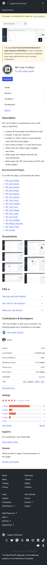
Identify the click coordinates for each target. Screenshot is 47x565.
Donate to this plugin (10, 462)
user (42, 382)
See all (42, 425)
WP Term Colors (12, 200)
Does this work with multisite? (14, 296)
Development (9, 104)
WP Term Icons (11, 207)
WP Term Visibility (12, 220)
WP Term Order (11, 217)
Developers (6, 502)
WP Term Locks (11, 213)
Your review (7, 425)
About (4, 475)
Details (7, 87)
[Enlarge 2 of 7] (20, 255)
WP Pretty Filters (12, 227)
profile (37, 382)
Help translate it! (39, 16)
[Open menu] (43, 3)
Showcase (29, 475)
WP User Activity (12, 184)
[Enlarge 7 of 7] (42, 276)
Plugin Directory (8, 10)
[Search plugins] (25, 23)
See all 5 (42, 377)
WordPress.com (9, 513)
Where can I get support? (12, 310)
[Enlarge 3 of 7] (20, 266)
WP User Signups (12, 194)
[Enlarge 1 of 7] (20, 243)
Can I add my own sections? (13, 303)
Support (5, 498)
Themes (28, 479)
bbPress (6, 521)
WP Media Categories (14, 223)
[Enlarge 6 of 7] (42, 260)
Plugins (27, 483)
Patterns (28, 487)
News (4, 479)
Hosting (5, 483)
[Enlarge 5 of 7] (42, 243)
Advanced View (8, 388)
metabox (30, 382)
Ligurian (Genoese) (14, 535)
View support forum (10, 442)
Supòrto (7, 110)
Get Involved (30, 494)
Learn (4, 494)
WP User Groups (12, 190)
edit (24, 382)
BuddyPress (8, 525)
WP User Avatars (12, 187)
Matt (5, 517)
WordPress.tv (8, 506)
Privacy (5, 487)
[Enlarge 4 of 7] (20, 276)
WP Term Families (12, 204)
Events (27, 498)
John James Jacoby (26, 71)
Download (7, 79)
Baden (9, 340)
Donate (29, 502)
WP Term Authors (12, 197)
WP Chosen (10, 230)
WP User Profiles (12, 180)
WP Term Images (12, 210)
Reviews (7, 93)
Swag (28, 506)
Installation (8, 99)
